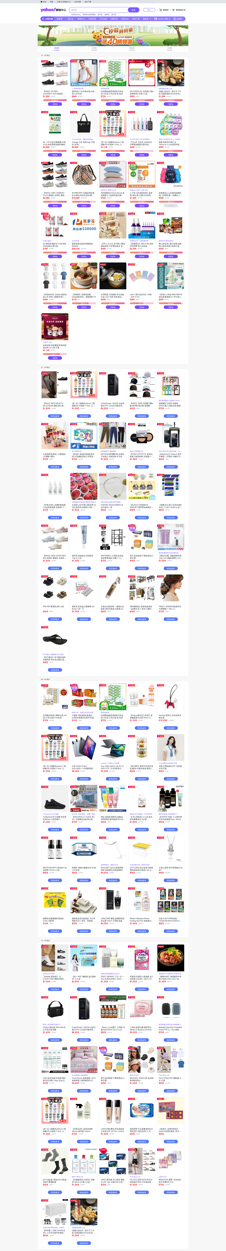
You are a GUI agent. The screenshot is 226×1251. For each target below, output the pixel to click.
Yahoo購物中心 (53, 10)
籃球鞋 (100, 14)
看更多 (146, 18)
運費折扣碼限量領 (89, 14)
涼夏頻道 (114, 18)
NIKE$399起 (76, 14)
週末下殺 (136, 18)
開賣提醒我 (55, 416)
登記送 (70, 18)
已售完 (170, 205)
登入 (149, 10)
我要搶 (54, 104)
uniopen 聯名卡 (163, 18)
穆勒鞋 (107, 14)
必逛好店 (125, 18)
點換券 (59, 18)
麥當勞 (113, 14)
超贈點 (179, 18)
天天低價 (103, 18)
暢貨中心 (81, 18)
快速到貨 (92, 18)
